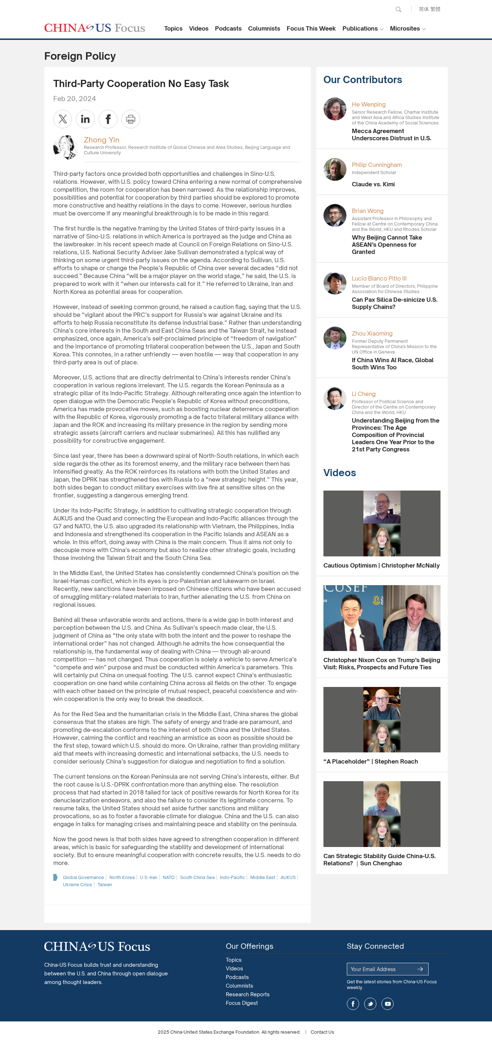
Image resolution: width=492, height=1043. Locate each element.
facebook (353, 1004)
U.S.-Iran (148, 877)
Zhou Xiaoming (372, 333)
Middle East (262, 877)
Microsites (405, 28)
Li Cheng (364, 393)
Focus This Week (311, 28)
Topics (173, 28)
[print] (130, 119)
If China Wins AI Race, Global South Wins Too (393, 363)
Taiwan (105, 884)
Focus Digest (242, 1003)
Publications (360, 28)
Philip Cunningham (377, 164)
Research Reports (248, 994)
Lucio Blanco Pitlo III (379, 278)
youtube (387, 1004)
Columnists (264, 28)
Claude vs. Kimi (373, 184)
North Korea (122, 877)
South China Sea (197, 877)
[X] (62, 119)
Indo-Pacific (232, 877)
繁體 (435, 9)
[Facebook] (108, 119)
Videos (199, 28)
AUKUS (288, 877)
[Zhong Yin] (66, 147)
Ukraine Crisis (77, 884)
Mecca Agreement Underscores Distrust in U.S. (391, 134)
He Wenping (369, 104)
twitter (370, 1004)
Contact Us (322, 1032)
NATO (169, 877)
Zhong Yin (102, 139)
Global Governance (83, 877)
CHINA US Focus (94, 27)
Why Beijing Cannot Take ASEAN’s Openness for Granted (387, 244)
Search (398, 9)
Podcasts (228, 28)
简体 (424, 9)
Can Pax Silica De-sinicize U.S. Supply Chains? (395, 303)
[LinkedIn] (85, 119)
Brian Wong (368, 210)
